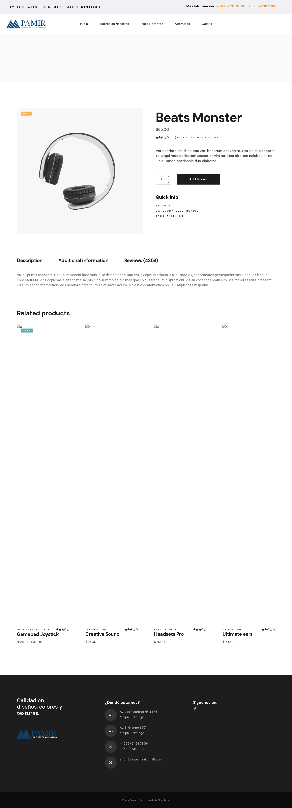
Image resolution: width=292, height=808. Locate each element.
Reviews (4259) (141, 260)
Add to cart (198, 179)
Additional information (83, 260)
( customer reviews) (197, 137)
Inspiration (27, 630)
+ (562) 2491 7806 (134, 743)
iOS (180, 216)
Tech (45, 630)
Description (30, 260)
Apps (171, 216)
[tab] (33, 262)
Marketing (232, 630)
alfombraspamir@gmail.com (141, 759)
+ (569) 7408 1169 (133, 749)
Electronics (187, 210)
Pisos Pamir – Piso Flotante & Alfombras (146, 800)
